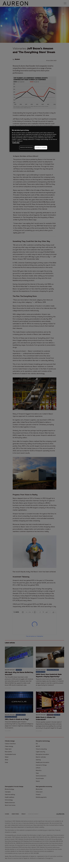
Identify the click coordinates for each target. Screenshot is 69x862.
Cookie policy (15, 142)
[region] (34, 139)
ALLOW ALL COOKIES (40, 147)
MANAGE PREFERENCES (26, 147)
